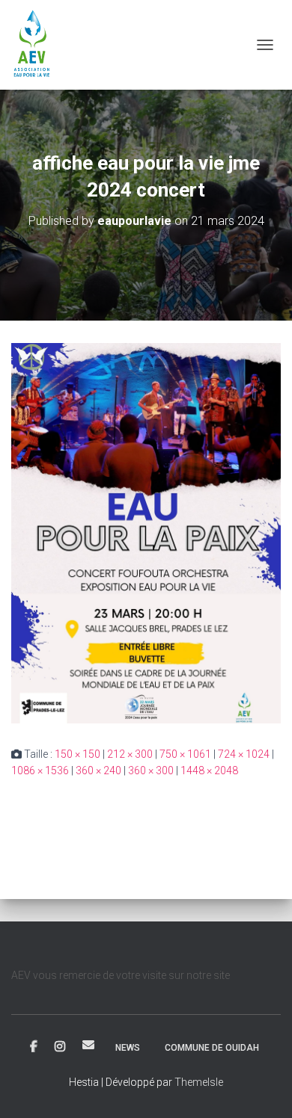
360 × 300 (151, 770)
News (127, 1048)
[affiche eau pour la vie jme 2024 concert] (146, 532)
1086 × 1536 (40, 770)
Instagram (60, 1047)
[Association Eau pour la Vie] (38, 44)
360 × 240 (98, 770)
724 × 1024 (244, 754)
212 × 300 (130, 754)
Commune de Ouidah (212, 1048)
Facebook (33, 1047)
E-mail (88, 1044)
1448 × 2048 (209, 770)
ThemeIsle (198, 1082)
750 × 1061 (185, 754)
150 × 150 (77, 754)
